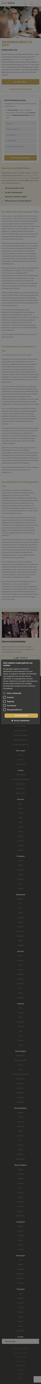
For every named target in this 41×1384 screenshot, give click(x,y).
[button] (20, 720)
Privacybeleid (8, 688)
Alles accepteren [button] (21, 716)
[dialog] (20, 692)
